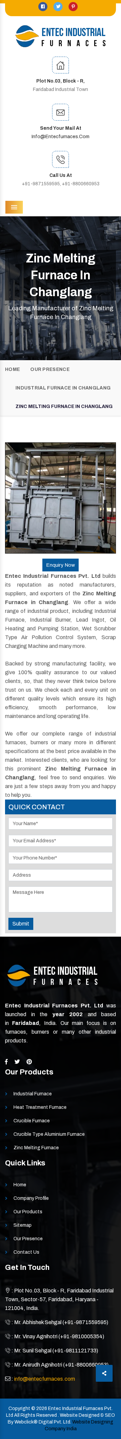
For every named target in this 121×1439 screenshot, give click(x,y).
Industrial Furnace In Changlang (63, 387)
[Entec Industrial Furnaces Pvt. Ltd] (60, 36)
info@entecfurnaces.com (60, 136)
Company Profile (31, 1198)
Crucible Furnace (31, 1120)
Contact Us (26, 1252)
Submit (20, 924)
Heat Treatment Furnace (40, 1107)
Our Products (27, 1211)
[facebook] (43, 6)
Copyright (19, 1408)
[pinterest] (73, 6)
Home (12, 369)
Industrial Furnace (32, 1093)
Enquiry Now (60, 565)
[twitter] (58, 6)
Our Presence (50, 369)
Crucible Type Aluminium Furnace (49, 1134)
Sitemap (22, 1225)
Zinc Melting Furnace (36, 1147)
